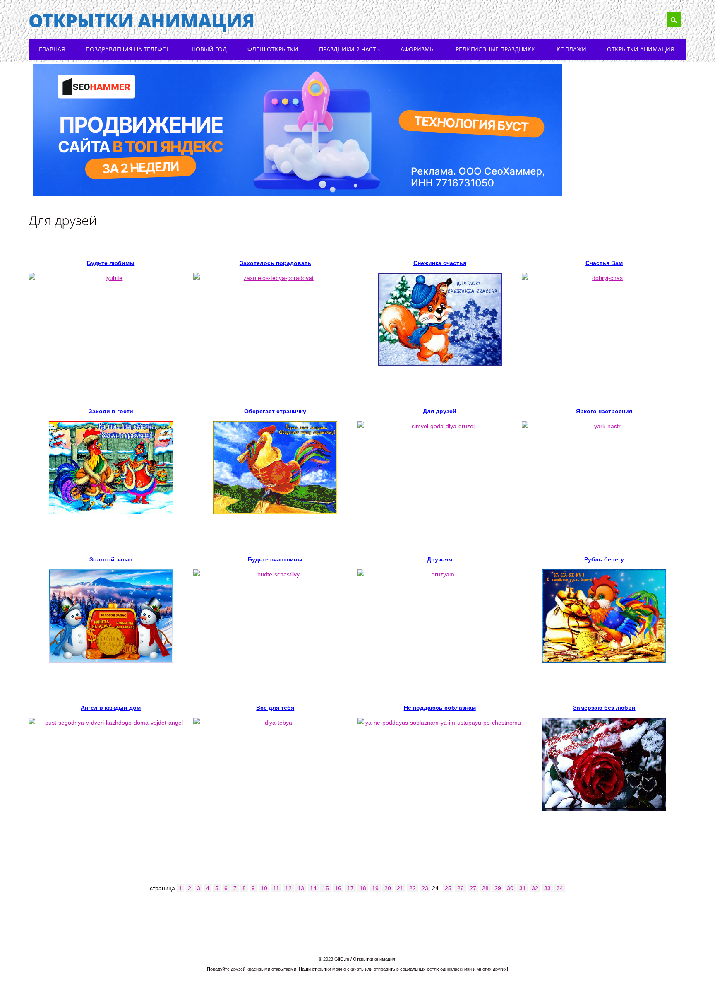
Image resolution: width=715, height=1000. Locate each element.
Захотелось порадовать (275, 263)
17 (350, 888)
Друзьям (439, 559)
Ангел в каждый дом (111, 707)
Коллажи (571, 49)
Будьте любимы (110, 263)
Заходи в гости (111, 411)
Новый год (209, 49)
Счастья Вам (604, 263)
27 (473, 888)
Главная (52, 49)
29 (497, 888)
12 (288, 888)
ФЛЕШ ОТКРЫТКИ (272, 49)
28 (485, 888)
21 (400, 888)
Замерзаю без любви (604, 707)
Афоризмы (418, 49)
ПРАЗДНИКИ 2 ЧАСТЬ (349, 49)
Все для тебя (275, 707)
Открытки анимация (141, 20)
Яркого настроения (604, 411)
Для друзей (439, 411)
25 (448, 888)
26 (460, 888)
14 (313, 888)
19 (375, 888)
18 (363, 888)
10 (264, 888)
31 (522, 888)
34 (560, 888)
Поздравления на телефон (128, 49)
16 (338, 888)
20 (387, 888)
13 (301, 888)
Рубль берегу (604, 559)
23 (425, 888)
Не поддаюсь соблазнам (440, 707)
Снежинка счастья (439, 263)
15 (325, 888)
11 (276, 888)
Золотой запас (110, 559)
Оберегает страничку (275, 411)
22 (412, 888)
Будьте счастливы (275, 559)
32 (535, 888)
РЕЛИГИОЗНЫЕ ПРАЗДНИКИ (496, 49)
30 (510, 888)
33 (547, 888)
